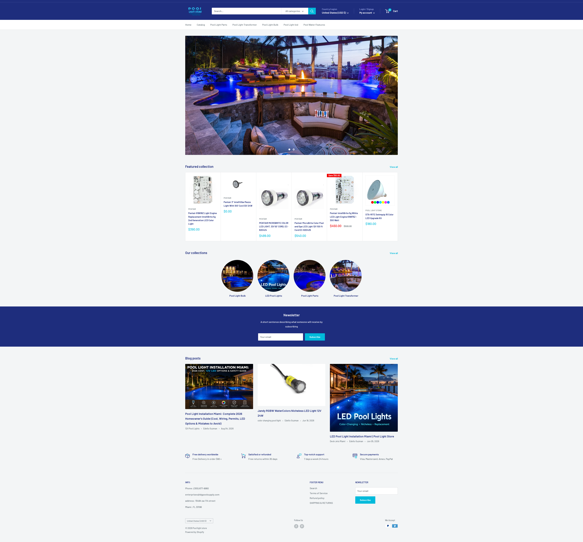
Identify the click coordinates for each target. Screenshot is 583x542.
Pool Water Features (314, 24)
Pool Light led (291, 24)
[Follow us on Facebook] (296, 526)
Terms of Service (319, 493)
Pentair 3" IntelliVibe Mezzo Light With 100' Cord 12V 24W (238, 204)
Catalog (201, 24)
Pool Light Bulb (270, 24)
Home (188, 24)
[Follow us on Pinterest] (302, 526)
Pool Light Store (373, 210)
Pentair (192, 209)
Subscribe (314, 337)
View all (394, 167)
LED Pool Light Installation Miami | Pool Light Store (362, 436)
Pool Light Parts (218, 24)
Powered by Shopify (194, 532)
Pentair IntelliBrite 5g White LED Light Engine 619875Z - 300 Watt (344, 217)
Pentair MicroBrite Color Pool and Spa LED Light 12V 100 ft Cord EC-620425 (309, 227)
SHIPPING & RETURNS (321, 503)
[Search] (312, 11)
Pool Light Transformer (244, 24)
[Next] (398, 207)
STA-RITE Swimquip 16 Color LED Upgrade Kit (379, 216)
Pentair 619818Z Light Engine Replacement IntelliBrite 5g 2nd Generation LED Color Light (202, 218)
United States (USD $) (196, 521)
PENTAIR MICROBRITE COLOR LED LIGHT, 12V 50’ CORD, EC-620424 (273, 227)
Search (313, 488)
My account (365, 12)
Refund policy (317, 498)
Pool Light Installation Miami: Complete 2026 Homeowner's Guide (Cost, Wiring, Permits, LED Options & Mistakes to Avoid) (215, 419)
